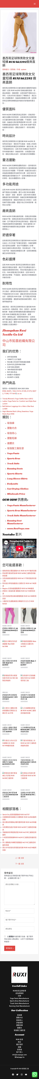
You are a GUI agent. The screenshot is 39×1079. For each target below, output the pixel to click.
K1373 (29, 391)
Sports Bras (13, 458)
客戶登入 (19, 1052)
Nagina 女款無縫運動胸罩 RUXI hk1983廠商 (18, 588)
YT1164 (12, 394)
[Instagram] (22, 1075)
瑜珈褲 (10, 423)
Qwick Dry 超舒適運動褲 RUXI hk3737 (15, 815)
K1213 (19, 391)
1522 (14, 391)
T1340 (6, 394)
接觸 (19, 1047)
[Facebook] (13, 1075)
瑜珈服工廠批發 (15, 448)
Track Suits (13, 463)
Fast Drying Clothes (17, 488)
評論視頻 (19, 1023)
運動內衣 (19, 1018)
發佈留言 (5, 69)
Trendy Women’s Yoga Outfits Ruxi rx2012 (17, 399)
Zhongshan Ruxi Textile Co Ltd (14, 332)
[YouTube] (26, 1075)
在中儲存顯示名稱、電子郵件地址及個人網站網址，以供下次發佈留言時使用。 (18, 939)
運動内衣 (12, 428)
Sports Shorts (14, 473)
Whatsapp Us (19, 1057)
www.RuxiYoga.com (18, 528)
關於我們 (19, 1044)
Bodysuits (12, 483)
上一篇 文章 (19, 858)
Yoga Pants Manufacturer (21, 505)
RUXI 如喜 (19, 1039)
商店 (19, 1042)
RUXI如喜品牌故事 (19, 991)
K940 (4, 391)
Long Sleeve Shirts (17, 478)
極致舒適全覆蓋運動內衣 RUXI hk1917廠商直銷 (19, 571)
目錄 (19, 996)
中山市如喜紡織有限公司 (18, 343)
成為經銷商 (19, 993)
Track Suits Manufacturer (21, 515)
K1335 (24, 391)
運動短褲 (12, 438)
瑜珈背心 (12, 433)
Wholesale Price (16, 493)
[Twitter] (17, 1075)
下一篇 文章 (19, 864)
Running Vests (15, 468)
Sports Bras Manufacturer (21, 510)
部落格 (12, 69)
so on (19, 394)
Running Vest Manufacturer (15, 522)
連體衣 (10, 443)
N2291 (9, 391)
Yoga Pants (13, 453)
